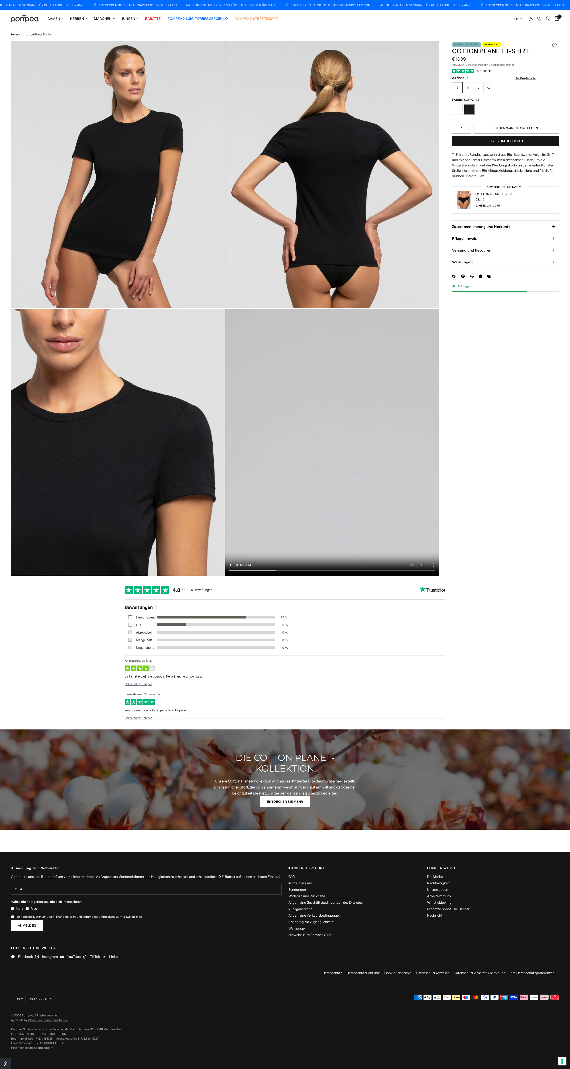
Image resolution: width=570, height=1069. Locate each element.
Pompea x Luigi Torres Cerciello (197, 18)
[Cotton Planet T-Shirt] (457, 109)
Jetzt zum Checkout (505, 141)
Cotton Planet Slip (493, 194)
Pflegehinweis (464, 238)
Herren (77, 18)
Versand (471, 64)
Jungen (128, 18)
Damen (54, 18)
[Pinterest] (473, 276)
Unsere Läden (437, 889)
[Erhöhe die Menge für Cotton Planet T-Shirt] (467, 128)
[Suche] (548, 19)
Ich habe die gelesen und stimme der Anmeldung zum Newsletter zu (79, 916)
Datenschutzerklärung (49, 916)
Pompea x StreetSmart (256, 18)
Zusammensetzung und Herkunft (481, 226)
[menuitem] (55, 19)
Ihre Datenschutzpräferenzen (532, 973)
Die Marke (435, 876)
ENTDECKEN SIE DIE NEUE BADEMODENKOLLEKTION (95, 5)
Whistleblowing (439, 902)
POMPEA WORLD (442, 868)
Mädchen (103, 18)
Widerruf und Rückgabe (306, 896)
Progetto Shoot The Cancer (448, 909)
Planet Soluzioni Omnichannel (48, 1020)
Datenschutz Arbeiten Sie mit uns (479, 973)
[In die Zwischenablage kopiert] (490, 276)
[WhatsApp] (481, 276)
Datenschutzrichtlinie (363, 973)
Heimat (15, 34)
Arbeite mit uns (439, 896)
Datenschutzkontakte (432, 973)
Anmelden (27, 926)
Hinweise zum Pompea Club (309, 935)
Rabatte (153, 18)
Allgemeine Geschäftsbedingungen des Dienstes (325, 902)
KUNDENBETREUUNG (307, 868)
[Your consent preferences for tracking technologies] (562, 1061)
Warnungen (462, 262)
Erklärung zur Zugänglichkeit (310, 922)
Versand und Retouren (471, 250)
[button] (285, 801)
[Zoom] (215, 50)
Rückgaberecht (300, 909)
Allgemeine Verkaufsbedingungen (314, 915)
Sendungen (297, 889)
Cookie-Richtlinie (397, 973)
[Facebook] (454, 276)
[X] (463, 276)
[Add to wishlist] (554, 45)
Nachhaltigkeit (438, 883)
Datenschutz (332, 973)
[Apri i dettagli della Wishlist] (539, 19)
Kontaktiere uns (300, 883)
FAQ (291, 876)
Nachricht (434, 915)
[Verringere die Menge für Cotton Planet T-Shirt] (455, 128)
